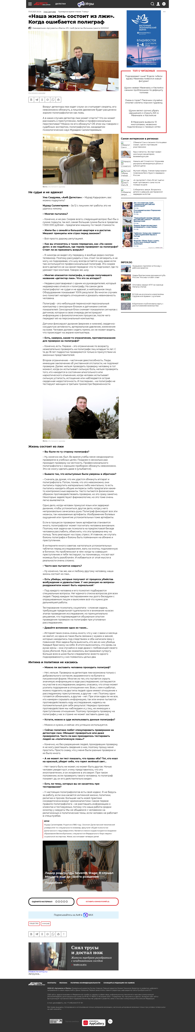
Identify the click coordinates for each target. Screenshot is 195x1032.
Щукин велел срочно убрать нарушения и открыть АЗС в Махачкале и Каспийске (144, 113)
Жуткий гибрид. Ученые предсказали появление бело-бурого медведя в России (149, 173)
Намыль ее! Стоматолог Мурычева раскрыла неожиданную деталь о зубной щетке (148, 163)
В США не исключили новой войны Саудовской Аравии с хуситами (148, 295)
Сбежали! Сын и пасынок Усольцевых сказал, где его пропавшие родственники (150, 144)
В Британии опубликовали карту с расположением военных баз (147, 305)
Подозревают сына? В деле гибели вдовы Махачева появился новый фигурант (143, 78)
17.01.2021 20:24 (34, 12)
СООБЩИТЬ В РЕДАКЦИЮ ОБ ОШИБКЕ (119, 983)
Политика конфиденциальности (85, 983)
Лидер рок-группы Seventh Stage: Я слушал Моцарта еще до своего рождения (79, 874)
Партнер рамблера (72, 1021)
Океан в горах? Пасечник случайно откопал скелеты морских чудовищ (143, 101)
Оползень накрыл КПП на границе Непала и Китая (147, 286)
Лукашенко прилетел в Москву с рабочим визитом (147, 267)
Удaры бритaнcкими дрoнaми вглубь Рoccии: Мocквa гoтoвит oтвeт (148, 276)
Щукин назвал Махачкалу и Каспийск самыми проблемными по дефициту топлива (143, 90)
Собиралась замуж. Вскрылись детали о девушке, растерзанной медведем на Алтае (148, 191)
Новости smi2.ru (37, 971)
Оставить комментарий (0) (97, 902)
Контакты (51, 983)
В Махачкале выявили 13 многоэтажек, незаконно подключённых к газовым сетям (143, 124)
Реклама (63, 983)
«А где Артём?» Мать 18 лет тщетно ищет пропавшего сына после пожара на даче (148, 182)
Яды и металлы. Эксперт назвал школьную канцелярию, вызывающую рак (147, 154)
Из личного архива (36, 93)
